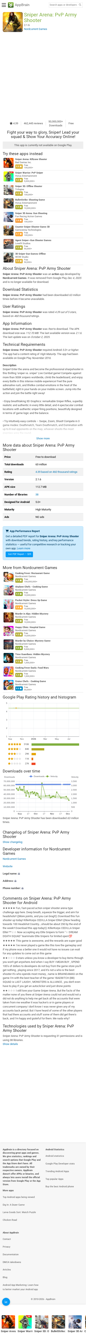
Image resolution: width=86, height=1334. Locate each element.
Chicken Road (10, 1220)
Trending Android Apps (57, 1171)
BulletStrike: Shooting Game (30, 199)
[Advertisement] (43, 75)
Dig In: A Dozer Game (14, 1204)
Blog (5, 1277)
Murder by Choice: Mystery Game (33, 640)
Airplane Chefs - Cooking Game (31, 586)
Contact (7, 1239)
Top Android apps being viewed (19, 1197)
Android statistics (55, 1156)
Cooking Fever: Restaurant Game (32, 573)
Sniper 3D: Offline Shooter (28, 186)
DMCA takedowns (12, 1262)
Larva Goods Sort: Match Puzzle (19, 1212)
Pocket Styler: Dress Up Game (31, 600)
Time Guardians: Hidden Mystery (32, 654)
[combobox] (63, 4)
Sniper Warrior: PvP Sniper (29, 172)
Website (8, 866)
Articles (7, 1269)
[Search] (79, 5)
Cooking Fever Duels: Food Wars (32, 667)
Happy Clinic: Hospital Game (30, 627)
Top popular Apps (54, 1179)
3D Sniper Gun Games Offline (30, 254)
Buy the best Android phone (60, 1186)
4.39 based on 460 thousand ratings (56, 471)
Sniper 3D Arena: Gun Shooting (31, 213)
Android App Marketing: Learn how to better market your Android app (20, 1287)
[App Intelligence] (6, 1302)
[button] (43, 874)
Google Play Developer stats (60, 1163)
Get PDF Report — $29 (19, 554)
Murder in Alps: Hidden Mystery (31, 613)
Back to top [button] (77, 1303)
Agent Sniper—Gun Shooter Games (33, 240)
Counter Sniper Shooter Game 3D (32, 226)
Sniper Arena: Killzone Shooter (31, 159)
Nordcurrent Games (40, 567)
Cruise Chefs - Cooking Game (30, 681)
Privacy (6, 1246)
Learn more (23, 548)
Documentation (11, 1254)
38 (36, 494)
